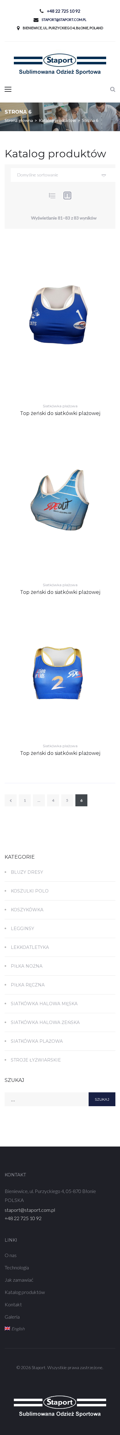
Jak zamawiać (19, 1280)
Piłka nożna (26, 966)
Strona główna (19, 120)
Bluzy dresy (27, 872)
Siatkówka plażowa (60, 406)
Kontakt (13, 1304)
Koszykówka (27, 910)
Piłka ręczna (28, 985)
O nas (11, 1255)
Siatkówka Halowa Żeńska (45, 1022)
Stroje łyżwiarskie (36, 1060)
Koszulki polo (30, 891)
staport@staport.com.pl (64, 20)
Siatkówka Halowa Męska (44, 1003)
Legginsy (22, 928)
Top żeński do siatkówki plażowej (60, 413)
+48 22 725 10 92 (63, 11)
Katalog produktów (25, 1292)
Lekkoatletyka (30, 947)
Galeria (12, 1317)
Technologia (17, 1267)
